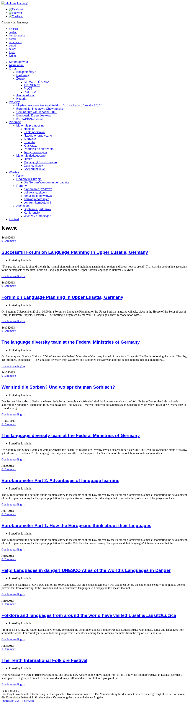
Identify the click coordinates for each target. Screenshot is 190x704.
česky (12, 48)
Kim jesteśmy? (26, 71)
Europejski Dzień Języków (33, 115)
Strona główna (18, 61)
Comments (8, 240)
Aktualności (16, 65)
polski (12, 45)
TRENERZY (32, 85)
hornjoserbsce (17, 35)
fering (12, 55)
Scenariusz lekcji (35, 169)
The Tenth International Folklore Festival (44, 660)
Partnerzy (22, 75)
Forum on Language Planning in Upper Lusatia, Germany (62, 297)
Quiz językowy (33, 165)
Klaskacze (30, 145)
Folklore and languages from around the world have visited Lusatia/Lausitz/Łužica (88, 615)
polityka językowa (35, 192)
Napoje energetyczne (38, 135)
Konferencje (32, 212)
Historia (21, 98)
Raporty (21, 185)
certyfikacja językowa (38, 195)
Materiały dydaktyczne (31, 155)
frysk (12, 52)
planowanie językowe (38, 189)
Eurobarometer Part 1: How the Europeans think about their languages (76, 525)
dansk (12, 38)
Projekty (14, 102)
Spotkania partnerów (37, 209)
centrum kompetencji (37, 202)
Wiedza (14, 172)
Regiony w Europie (29, 179)
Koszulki (29, 142)
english (13, 32)
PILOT (28, 88)
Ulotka (28, 159)
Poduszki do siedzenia (39, 149)
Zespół (20, 78)
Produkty (15, 122)
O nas (13, 68)
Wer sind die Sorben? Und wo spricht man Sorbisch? (58, 387)
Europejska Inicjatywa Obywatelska (39, 108)
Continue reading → (13, 276)
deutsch (13, 28)
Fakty (20, 175)
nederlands (15, 42)
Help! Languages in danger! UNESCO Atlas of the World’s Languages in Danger (86, 570)
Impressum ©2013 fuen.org (17, 700)
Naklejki (29, 128)
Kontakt (14, 219)
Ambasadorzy (25, 95)
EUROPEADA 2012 (29, 118)
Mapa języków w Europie (40, 162)
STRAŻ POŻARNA (36, 82)
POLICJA (30, 92)
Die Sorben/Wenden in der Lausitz (46, 182)
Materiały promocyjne (30, 125)
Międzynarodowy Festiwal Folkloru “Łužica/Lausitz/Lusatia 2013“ (58, 105)
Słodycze (30, 138)
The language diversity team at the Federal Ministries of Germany (70, 342)
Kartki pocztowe (34, 132)
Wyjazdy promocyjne (37, 215)
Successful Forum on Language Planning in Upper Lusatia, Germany (74, 252)
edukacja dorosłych (36, 199)
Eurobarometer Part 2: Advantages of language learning (60, 480)
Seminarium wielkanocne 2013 (36, 112)
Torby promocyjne (35, 152)
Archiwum (23, 205)
